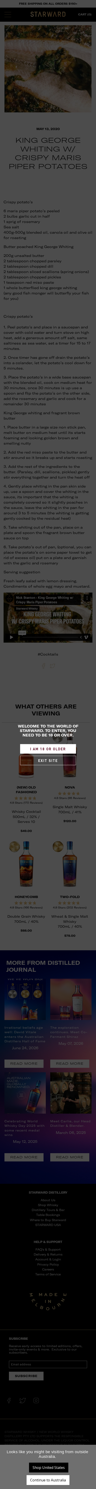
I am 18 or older (48, 749)
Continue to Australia (48, 1480)
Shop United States (49, 1467)
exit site (48, 760)
